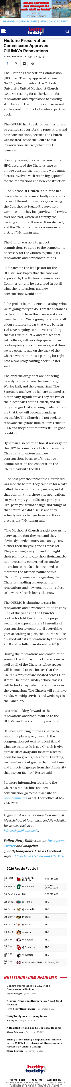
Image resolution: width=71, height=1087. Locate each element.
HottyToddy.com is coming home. (27, 1016)
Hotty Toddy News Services (21, 1008)
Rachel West (15, 57)
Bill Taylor (12, 1020)
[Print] (32, 63)
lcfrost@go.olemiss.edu (21, 830)
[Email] (24, 63)
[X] (15, 63)
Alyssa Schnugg (15, 1032)
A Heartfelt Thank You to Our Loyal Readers (34, 1027)
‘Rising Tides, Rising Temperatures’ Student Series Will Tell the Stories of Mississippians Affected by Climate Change (34, 1043)
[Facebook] (7, 63)
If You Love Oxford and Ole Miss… (40, 856)
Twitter (9, 846)
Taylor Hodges (14, 993)
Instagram (55, 840)
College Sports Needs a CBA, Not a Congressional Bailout (28, 987)
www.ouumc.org (15, 798)
